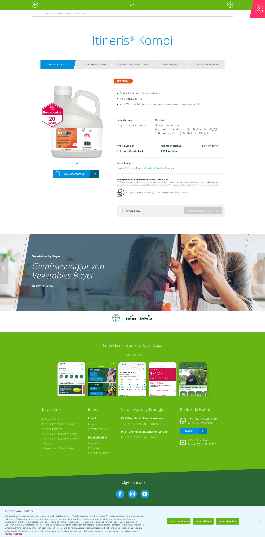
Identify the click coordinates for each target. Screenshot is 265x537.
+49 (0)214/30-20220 (203, 444)
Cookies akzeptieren (227, 521)
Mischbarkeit (171, 64)
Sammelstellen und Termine (141, 423)
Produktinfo (57, 64)
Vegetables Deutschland (59, 448)
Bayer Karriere (53, 429)
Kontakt (189, 430)
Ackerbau (96, 443)
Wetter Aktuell (99, 429)
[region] (132, 521)
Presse (48, 443)
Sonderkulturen (100, 453)
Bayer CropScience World (60, 424)
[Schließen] (260, 521)
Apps (93, 424)
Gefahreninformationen (132, 64)
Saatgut (95, 448)
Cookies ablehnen (203, 521)
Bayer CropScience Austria (60, 434)
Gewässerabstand (208, 64)
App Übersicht (134, 354)
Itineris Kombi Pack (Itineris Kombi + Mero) (145, 168)
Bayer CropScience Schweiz (61, 439)
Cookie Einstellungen (179, 521)
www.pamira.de (181, 192)
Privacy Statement (14, 533)
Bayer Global (52, 419)
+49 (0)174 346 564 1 (203, 422)
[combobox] (76, 174)
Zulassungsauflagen (94, 64)
